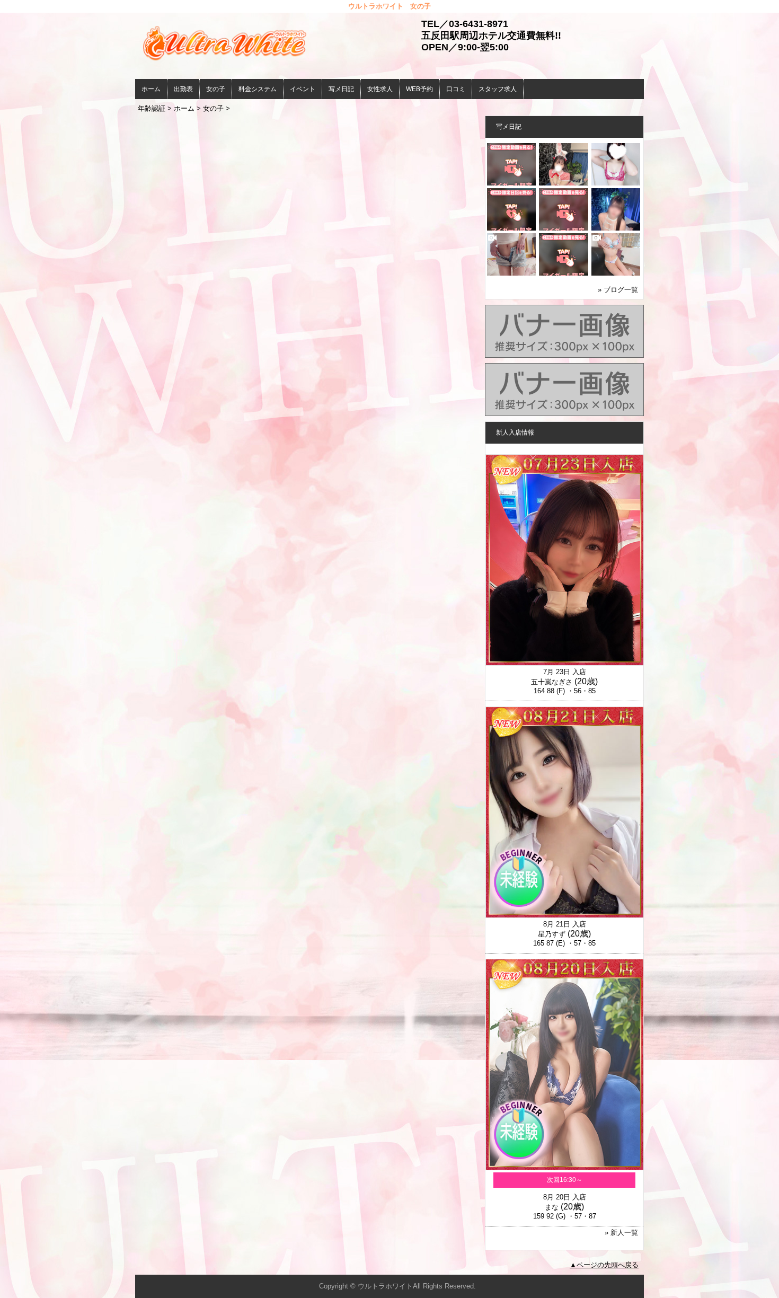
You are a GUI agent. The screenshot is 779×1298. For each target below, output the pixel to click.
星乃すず (551, 934)
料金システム (257, 89)
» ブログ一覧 (618, 290)
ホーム (151, 89)
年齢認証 (151, 108)
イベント (302, 89)
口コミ (455, 89)
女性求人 (380, 89)
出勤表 (183, 89)
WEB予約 (419, 89)
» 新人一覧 (621, 1233)
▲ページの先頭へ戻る (604, 1265)
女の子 (215, 89)
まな (552, 1207)
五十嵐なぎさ (551, 682)
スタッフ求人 (498, 89)
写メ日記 (341, 89)
